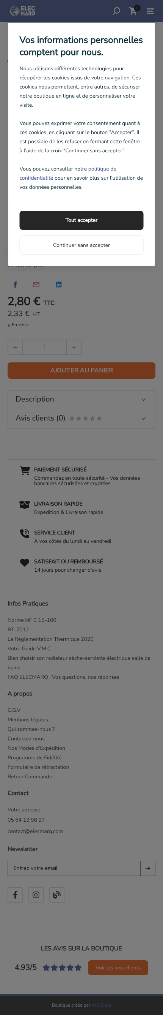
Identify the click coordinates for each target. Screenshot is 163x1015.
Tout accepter (81, 220)
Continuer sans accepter (81, 245)
